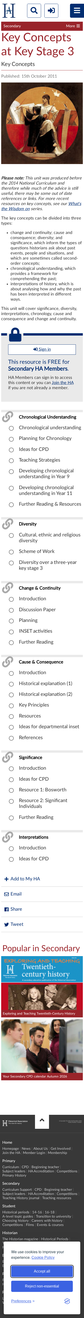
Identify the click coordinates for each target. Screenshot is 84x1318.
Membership (57, 1153)
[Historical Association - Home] (15, 1125)
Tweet (16, 924)
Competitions (67, 1171)
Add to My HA (25, 879)
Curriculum (10, 1167)
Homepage (10, 1148)
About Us (40, 1148)
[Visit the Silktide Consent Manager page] (67, 1301)
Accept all (42, 1271)
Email (16, 894)
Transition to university (53, 1216)
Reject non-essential (42, 1286)
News (26, 1148)
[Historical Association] (8, 12)
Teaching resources (56, 1198)
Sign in (44, 349)
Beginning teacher (45, 1167)
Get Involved (60, 1148)
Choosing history (15, 1220)
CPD (25, 1167)
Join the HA (63, 383)
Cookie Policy (43, 1257)
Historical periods (15, 1212)
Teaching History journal (20, 1198)
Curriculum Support (17, 1189)
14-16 (37, 1212)
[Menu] (77, 11)
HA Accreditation (41, 1171)
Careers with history (47, 1220)
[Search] (34, 11)
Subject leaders (13, 1171)
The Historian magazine (20, 1239)
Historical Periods (54, 1239)
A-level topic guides (17, 1216)
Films (30, 1225)
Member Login (34, 1153)
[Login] (51, 11)
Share (16, 909)
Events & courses (50, 1225)
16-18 (50, 1212)
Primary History (14, 1175)
